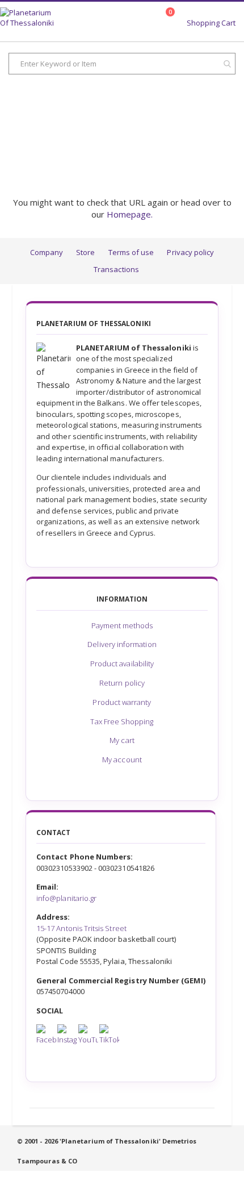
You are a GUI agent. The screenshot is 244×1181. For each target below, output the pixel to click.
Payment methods (122, 625)
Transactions (116, 269)
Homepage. (130, 214)
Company (46, 252)
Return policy (122, 683)
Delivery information (121, 644)
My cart (122, 740)
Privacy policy (190, 252)
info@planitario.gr (66, 898)
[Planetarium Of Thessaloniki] (28, 18)
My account (122, 759)
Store (85, 252)
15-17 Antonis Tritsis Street (81, 928)
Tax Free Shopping (121, 721)
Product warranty (121, 702)
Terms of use (131, 252)
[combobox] (122, 63)
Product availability (122, 663)
